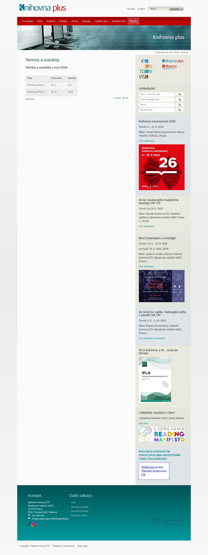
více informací (146, 226)
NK (167, 522)
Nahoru (118, 98)
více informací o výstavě (152, 338)
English (141, 8)
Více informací (146, 141)
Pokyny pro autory (79, 515)
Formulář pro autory (79, 511)
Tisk (126, 98)
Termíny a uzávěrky (80, 507)
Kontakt (131, 8)
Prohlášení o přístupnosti (64, 546)
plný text (143, 423)
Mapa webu (83, 546)
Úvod (176, 52)
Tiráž (73, 502)
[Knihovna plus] (42, 8)
